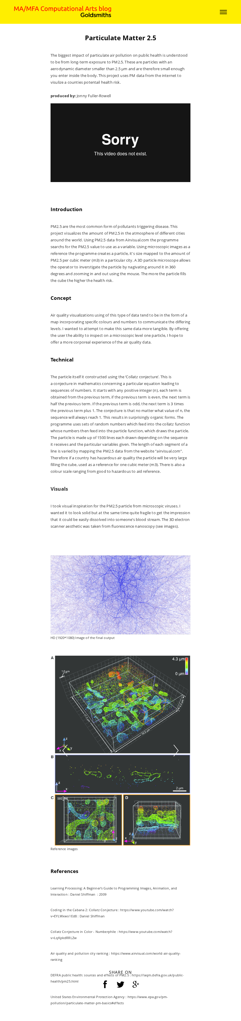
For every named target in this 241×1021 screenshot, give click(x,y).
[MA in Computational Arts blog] (62, 11)
